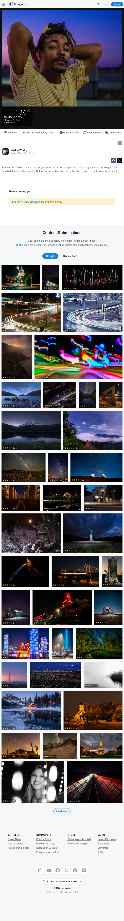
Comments (114, 132)
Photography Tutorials (79, 839)
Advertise (103, 847)
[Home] (17, 4)
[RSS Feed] (84, 870)
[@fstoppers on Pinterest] (75, 870)
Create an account (32, 201)
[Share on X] (119, 160)
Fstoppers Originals (18, 847)
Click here (21, 245)
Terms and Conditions (68, 891)
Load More (62, 811)
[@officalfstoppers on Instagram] (40, 870)
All (50, 256)
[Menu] (4, 4)
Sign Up (117, 4)
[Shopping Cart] (98, 4)
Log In (106, 4)
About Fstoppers (107, 839)
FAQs (101, 852)
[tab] (50, 256)
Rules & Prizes (71, 132)
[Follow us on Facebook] (57, 870)
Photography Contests (48, 852)
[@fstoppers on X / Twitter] (66, 870)
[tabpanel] (62, 544)
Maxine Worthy (19, 150)
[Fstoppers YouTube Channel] (49, 870)
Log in (15, 201)
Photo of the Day (45, 843)
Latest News (14, 839)
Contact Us (104, 843)
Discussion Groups (46, 847)
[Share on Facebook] (113, 160)
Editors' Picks (43, 839)
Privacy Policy (52, 891)
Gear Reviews (15, 843)
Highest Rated (70, 256)
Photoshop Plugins (77, 843)
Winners (12, 132)
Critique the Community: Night (38, 132)
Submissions (93, 132)
